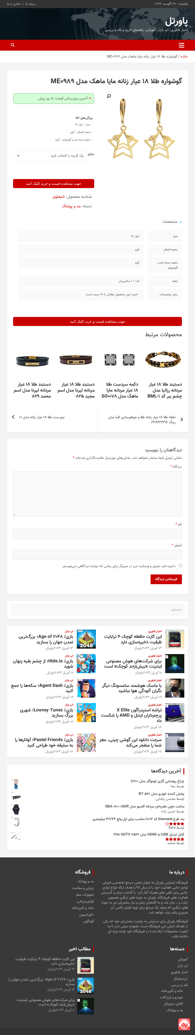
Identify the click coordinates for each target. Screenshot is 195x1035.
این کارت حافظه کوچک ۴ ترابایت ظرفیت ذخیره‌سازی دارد (133, 639)
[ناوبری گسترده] (181, 45)
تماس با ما (13, 4)
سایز (91, 154)
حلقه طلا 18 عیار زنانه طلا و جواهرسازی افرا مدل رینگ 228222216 (142, 420)
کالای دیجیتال (173, 1003)
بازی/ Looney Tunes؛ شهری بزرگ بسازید (46, 713)
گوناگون (88, 921)
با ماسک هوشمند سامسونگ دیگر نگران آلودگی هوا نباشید (132, 688)
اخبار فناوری (155, 632)
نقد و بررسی (179, 985)
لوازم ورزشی (85, 901)
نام (179, 524)
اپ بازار (69, 632)
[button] (108, 96)
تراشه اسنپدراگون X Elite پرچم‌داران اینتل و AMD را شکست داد (131, 716)
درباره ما (31, 4)
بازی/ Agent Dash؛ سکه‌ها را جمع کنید (42, 688)
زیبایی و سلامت (83, 888)
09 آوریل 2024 (152, 697)
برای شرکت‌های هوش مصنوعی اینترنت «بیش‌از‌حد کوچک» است (133, 664)
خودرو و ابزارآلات (171, 997)
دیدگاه (176, 466)
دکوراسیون (86, 915)
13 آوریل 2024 (152, 648)
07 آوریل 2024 (152, 751)
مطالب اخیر (80, 949)
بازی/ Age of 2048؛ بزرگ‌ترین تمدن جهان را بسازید (46, 639)
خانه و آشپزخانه (83, 908)
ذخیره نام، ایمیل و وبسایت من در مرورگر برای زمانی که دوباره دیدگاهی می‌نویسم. (119, 566)
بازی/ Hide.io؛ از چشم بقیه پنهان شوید (43, 664)
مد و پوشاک (71, 206)
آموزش (183, 959)
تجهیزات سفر (85, 895)
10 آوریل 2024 (152, 672)
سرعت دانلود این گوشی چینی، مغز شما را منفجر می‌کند (130, 743)
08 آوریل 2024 (152, 727)
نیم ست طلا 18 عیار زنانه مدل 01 (41, 417)
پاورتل (176, 21)
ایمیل (177, 545)
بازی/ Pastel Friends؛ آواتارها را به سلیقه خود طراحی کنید (44, 743)
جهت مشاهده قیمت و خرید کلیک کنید (53, 183)
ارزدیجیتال (180, 978)
